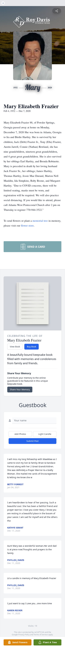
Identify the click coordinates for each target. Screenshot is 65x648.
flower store (27, 225)
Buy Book (31, 346)
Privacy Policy (24, 634)
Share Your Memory (20, 389)
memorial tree (40, 220)
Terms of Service (41, 634)
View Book (15, 346)
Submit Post (32, 441)
